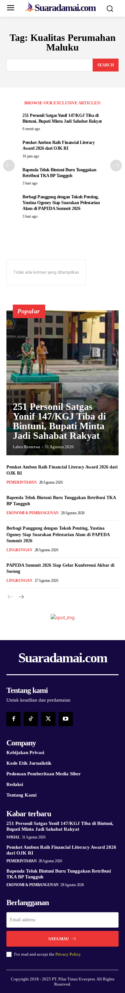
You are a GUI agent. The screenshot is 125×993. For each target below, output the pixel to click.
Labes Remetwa (26, 446)
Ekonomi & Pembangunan (32, 513)
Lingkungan (19, 550)
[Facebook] (13, 719)
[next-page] (116, 165)
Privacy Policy (67, 954)
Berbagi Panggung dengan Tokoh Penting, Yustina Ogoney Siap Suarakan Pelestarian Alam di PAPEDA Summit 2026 (61, 202)
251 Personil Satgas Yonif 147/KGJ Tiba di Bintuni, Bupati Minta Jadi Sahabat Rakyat (59, 421)
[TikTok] (31, 719)
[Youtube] (66, 719)
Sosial (13, 837)
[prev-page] (9, 165)
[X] (48, 719)
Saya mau (58, 938)
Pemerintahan (21, 482)
